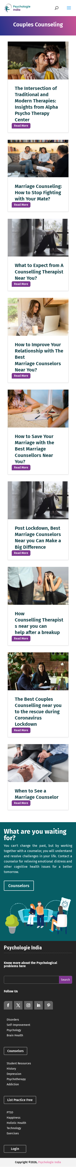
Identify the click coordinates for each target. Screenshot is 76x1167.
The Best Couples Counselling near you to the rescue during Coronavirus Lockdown (38, 711)
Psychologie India (49, 1162)
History (11, 1068)
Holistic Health (16, 1123)
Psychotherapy (16, 1079)
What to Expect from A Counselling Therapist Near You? (39, 272)
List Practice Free (20, 1100)
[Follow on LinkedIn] (38, 1005)
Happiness (13, 1117)
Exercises (13, 1133)
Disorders (13, 1019)
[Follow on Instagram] (28, 1005)
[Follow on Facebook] (8, 1005)
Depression (14, 1074)
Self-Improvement (18, 1025)
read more (21, 125)
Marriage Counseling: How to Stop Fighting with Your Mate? (38, 193)
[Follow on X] (18, 1005)
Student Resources (19, 1063)
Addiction (13, 1084)
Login (15, 1149)
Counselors (18, 885)
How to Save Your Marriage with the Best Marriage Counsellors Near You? (34, 449)
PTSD (10, 1112)
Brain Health (15, 1035)
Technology (14, 1128)
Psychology (14, 1030)
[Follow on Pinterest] (48, 1005)
